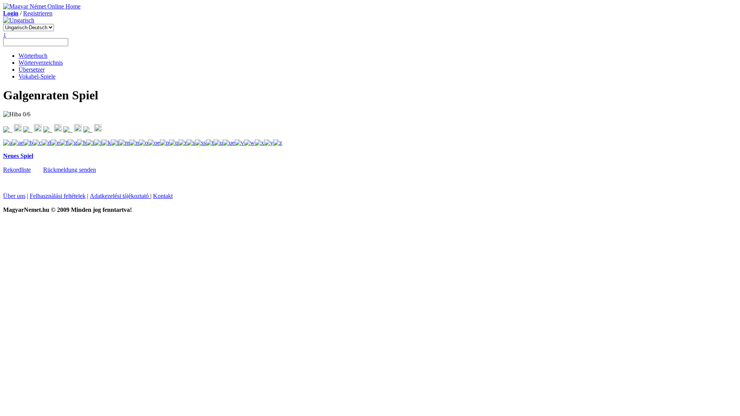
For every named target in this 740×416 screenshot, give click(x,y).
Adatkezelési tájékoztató (120, 196)
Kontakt (163, 196)
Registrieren (37, 13)
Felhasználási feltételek (58, 196)
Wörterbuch (32, 55)
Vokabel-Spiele (37, 76)
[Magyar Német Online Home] (42, 6)
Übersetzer (31, 69)
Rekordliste (17, 169)
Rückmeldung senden (69, 169)
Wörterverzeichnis (40, 62)
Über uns (14, 196)
